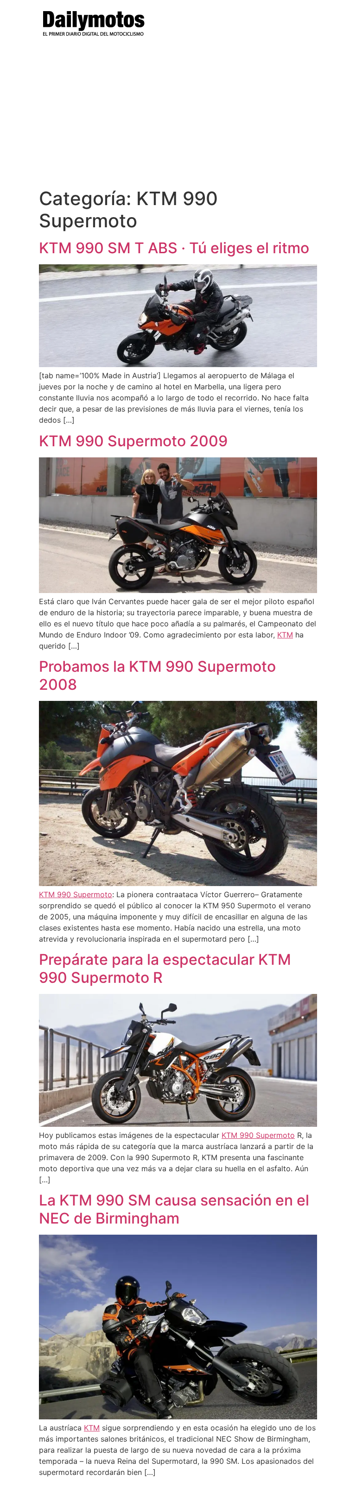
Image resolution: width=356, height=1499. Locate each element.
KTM (285, 634)
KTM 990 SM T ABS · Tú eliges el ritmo (174, 248)
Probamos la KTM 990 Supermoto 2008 (157, 675)
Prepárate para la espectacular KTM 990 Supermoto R (165, 968)
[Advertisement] (178, 118)
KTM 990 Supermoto (75, 894)
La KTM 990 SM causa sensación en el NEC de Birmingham (174, 1209)
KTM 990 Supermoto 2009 (133, 441)
